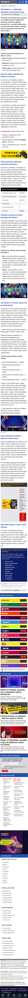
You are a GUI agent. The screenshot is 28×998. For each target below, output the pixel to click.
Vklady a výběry (9, 569)
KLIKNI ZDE (6, 131)
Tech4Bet (21, 210)
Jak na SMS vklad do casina (8, 945)
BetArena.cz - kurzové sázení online (6, 782)
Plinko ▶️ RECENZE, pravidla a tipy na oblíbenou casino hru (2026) (14, 742)
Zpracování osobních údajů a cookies (8, 990)
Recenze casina (9, 561)
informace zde (3, 977)
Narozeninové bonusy (7, 893)
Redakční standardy (13, 988)
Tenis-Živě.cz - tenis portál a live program (7, 803)
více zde (20, 586)
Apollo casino (5, 878)
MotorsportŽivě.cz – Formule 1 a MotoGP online (7, 809)
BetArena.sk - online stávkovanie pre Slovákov (7, 814)
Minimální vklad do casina (8, 943)
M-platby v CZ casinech (7, 948)
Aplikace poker (8, 575)
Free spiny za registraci (7, 897)
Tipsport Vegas (6, 862)
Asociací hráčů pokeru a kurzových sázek (18, 968)
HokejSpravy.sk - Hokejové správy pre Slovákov (18, 803)
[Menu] (26, 2)
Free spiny (7, 571)
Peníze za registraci (7, 895)
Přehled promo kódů (10, 567)
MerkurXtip (5, 882)
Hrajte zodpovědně (4, 583)
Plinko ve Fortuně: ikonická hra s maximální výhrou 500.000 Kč (13, 692)
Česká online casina (7, 910)
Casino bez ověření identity (8, 930)
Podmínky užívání (22, 988)
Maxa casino (5, 873)
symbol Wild (21, 244)
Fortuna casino (6, 866)
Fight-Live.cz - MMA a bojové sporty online (7, 788)
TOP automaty (8, 577)
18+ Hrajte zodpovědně (22, 990)
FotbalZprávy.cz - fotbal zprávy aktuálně (6, 793)
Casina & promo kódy (7, 900)
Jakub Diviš (16, 14)
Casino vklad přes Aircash (8, 954)
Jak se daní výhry (6, 919)
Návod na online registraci (11, 563)
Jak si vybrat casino (7, 928)
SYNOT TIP (5, 869)
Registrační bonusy (7, 891)
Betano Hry (5, 864)
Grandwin (5, 880)
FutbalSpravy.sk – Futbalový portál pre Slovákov (7, 824)
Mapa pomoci (15, 983)
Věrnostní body (8, 579)
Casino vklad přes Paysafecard (9, 950)
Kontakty (6, 988)
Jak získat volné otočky (7, 902)
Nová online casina (7, 913)
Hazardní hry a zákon (7, 917)
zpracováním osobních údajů (16, 766)
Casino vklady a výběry (7, 941)
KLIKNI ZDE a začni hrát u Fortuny (22, 517)
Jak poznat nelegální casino (8, 932)
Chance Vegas (6, 871)
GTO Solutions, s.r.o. (7, 992)
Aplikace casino (9, 573)
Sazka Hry (5, 875)
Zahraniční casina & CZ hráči (8, 915)
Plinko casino (5, 331)
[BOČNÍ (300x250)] (11, 853)
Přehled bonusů (9, 565)
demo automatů (11, 462)
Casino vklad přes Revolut (8, 952)
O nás (2, 988)
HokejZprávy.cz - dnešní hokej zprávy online (6, 798)
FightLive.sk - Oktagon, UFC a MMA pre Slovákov (7, 819)
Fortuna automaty (15, 413)
